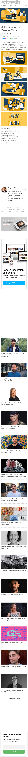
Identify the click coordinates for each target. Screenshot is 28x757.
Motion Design (17, 209)
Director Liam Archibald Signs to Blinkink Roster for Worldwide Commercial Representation (12, 355)
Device (8, 128)
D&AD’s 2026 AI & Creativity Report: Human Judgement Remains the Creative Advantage (13, 475)
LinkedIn (16, 198)
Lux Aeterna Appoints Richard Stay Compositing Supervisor (11, 427)
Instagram (11, 200)
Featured (9, 209)
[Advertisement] (14, 167)
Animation (16, 207)
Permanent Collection (8, 5)
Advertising (10, 207)
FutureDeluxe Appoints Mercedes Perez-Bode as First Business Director (14, 403)
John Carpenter (10, 211)
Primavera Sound (19, 211)
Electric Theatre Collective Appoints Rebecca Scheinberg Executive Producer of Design (13, 619)
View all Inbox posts (14, 698)
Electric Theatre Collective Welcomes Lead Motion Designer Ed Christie (13, 499)
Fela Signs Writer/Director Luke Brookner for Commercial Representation (13, 667)
